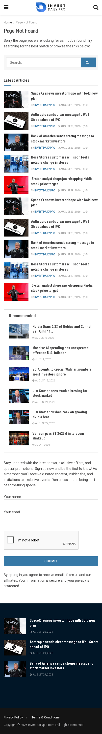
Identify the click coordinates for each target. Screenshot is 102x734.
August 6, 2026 (44, 338)
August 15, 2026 (45, 380)
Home (8, 22)
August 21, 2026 (45, 402)
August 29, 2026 (70, 105)
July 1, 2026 (42, 444)
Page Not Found (26, 22)
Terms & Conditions (46, 717)
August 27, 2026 (45, 423)
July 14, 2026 (43, 359)
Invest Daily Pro (44, 105)
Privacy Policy (13, 717)
